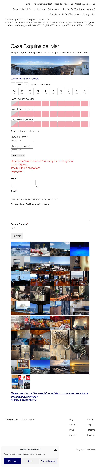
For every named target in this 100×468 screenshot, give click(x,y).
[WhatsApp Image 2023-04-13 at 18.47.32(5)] (79, 367)
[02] (20, 381)
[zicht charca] (40, 367)
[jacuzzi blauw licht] (79, 249)
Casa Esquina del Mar (22, 98)
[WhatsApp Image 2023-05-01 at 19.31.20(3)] (60, 352)
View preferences (48, 461)
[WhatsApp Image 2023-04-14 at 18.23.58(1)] (79, 322)
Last (37, 186)
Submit (17, 236)
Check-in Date (19, 137)
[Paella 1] (40, 322)
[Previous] (13, 84)
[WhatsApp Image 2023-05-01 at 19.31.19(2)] (40, 308)
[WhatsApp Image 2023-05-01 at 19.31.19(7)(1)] (60, 337)
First (12, 186)
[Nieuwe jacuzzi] (20, 249)
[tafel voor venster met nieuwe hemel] (20, 278)
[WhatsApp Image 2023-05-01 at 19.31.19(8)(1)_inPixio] (60, 308)
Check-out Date (20, 146)
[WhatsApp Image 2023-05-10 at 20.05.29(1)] (79, 293)
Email (14, 191)
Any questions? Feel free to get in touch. (30, 204)
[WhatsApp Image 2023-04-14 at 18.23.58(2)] (20, 293)
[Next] (26, 84)
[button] (55, 449)
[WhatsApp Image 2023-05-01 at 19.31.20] (20, 352)
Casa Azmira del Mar (22, 109)
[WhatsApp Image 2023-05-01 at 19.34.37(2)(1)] (40, 352)
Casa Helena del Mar (22, 119)
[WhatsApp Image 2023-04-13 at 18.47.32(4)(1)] (60, 367)
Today (19, 85)
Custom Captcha (19, 224)
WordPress (91, 449)
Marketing (12, 461)
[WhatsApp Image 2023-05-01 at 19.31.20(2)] (79, 352)
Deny (30, 461)
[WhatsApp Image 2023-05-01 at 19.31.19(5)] (79, 337)
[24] (20, 308)
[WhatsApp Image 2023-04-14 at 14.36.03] (20, 322)
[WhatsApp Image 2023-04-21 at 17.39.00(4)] (20, 367)
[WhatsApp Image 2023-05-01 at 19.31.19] (79, 308)
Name (14, 178)
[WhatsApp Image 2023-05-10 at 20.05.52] (60, 293)
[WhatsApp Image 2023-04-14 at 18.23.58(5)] (40, 293)
